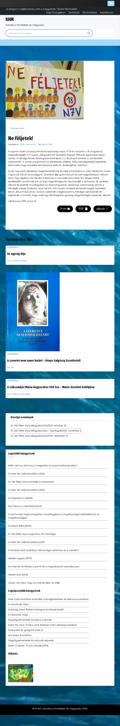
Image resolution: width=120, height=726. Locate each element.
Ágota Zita (47, 144)
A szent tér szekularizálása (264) (26, 542)
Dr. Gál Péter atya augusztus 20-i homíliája (32, 534)
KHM (10, 19)
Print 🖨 (65, 208)
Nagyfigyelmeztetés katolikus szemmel (30, 620)
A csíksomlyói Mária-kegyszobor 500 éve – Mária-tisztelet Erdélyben (51, 387)
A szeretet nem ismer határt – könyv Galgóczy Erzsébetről (43, 360)
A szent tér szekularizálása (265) (26, 490)
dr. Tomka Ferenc (19, 261)
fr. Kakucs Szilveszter (20, 394)
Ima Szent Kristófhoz (20, 635)
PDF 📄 (83, 208)
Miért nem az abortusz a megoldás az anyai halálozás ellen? (42, 465)
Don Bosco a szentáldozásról (25, 506)
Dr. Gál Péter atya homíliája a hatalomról (31, 482)
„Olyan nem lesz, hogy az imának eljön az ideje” (34, 583)
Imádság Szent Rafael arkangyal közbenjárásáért (36, 609)
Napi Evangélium (55, 12)
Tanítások (74, 12)
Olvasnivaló (17, 128)
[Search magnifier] (89, 33)
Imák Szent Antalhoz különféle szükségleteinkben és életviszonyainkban (48, 599)
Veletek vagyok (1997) (20, 558)
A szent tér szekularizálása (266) (26, 474)
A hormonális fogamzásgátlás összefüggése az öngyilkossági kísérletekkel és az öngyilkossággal (54, 516)
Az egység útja (16, 254)
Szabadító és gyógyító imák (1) (25, 630)
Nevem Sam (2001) (18, 575)
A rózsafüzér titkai (18, 604)
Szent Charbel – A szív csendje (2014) (28, 646)
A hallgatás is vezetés (20, 498)
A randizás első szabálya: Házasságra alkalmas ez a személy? (43, 550)
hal (12, 367)
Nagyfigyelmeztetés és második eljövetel (31, 640)
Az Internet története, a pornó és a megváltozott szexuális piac (44, 566)
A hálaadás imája (18, 615)
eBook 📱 (103, 208)
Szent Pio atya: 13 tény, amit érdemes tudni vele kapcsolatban (42, 625)
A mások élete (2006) (19, 526)
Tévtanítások (89, 12)
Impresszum (106, 12)
